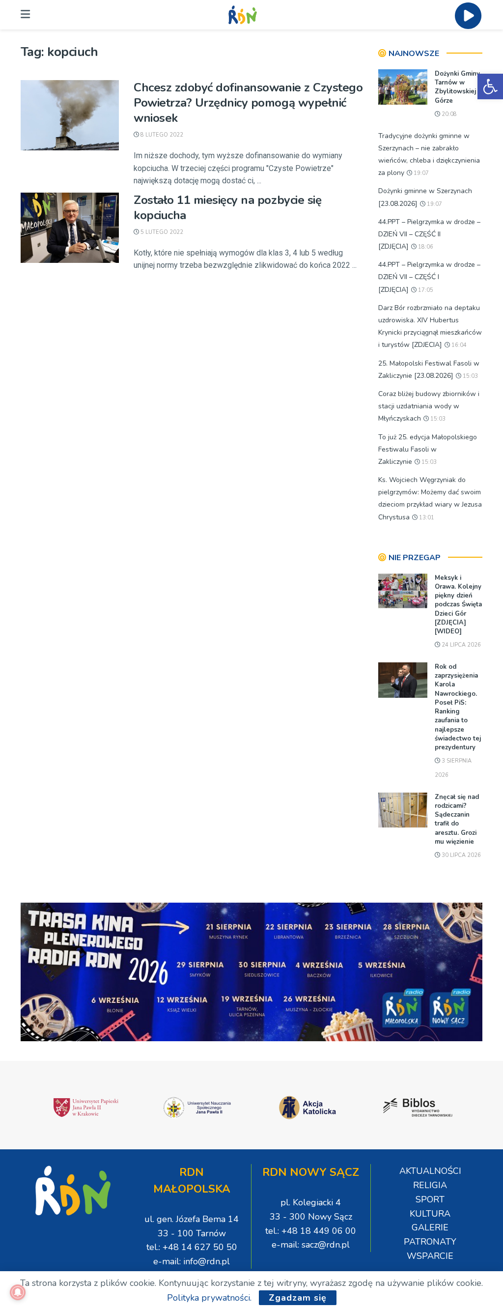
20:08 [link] (448, 114)
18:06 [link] (425, 247)
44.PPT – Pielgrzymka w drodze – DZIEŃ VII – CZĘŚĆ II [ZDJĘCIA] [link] (429, 234)
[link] (490, 86)
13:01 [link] (426, 517)
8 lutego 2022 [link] (161, 135)
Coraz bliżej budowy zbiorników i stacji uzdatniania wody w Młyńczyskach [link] (428, 406)
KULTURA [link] (430, 1214)
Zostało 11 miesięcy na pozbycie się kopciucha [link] (227, 207)
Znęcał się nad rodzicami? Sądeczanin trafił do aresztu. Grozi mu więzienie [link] (457, 819)
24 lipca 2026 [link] (460, 645)
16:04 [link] (458, 345)
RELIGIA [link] (430, 1185)
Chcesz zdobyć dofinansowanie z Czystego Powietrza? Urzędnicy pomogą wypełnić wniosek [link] (248, 103)
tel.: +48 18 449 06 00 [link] (310, 1231)
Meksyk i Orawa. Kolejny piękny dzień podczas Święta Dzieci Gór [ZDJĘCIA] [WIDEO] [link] (458, 604)
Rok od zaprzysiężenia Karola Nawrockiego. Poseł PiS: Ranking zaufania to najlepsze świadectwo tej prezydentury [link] (458, 707)
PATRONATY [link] (430, 1242)
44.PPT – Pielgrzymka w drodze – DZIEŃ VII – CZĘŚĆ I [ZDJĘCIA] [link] (429, 277)
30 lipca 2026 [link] (460, 855)
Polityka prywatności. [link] (209, 1298)
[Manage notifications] (18, 1292)
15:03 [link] (469, 376)
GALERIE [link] (430, 1227)
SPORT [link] (430, 1199)
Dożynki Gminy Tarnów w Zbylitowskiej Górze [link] (457, 87)
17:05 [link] (425, 290)
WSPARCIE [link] (430, 1256)
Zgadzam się (298, 1298)
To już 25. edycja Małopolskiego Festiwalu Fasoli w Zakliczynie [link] (427, 449)
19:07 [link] (420, 173)
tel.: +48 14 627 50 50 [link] (191, 1247)
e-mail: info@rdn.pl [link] (191, 1261)
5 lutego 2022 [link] (161, 232)
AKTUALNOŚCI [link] (430, 1171)
